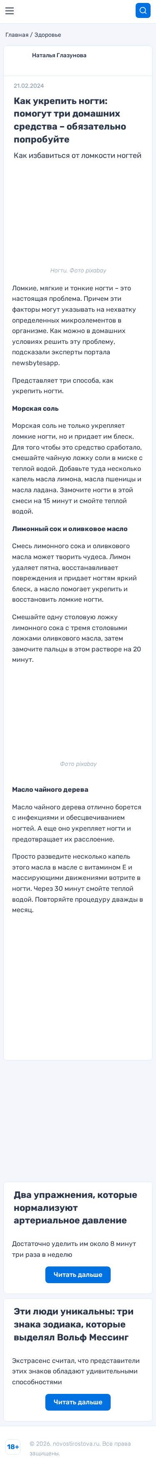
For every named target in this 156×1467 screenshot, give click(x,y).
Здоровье (48, 35)
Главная (17, 35)
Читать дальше (78, 1275)
